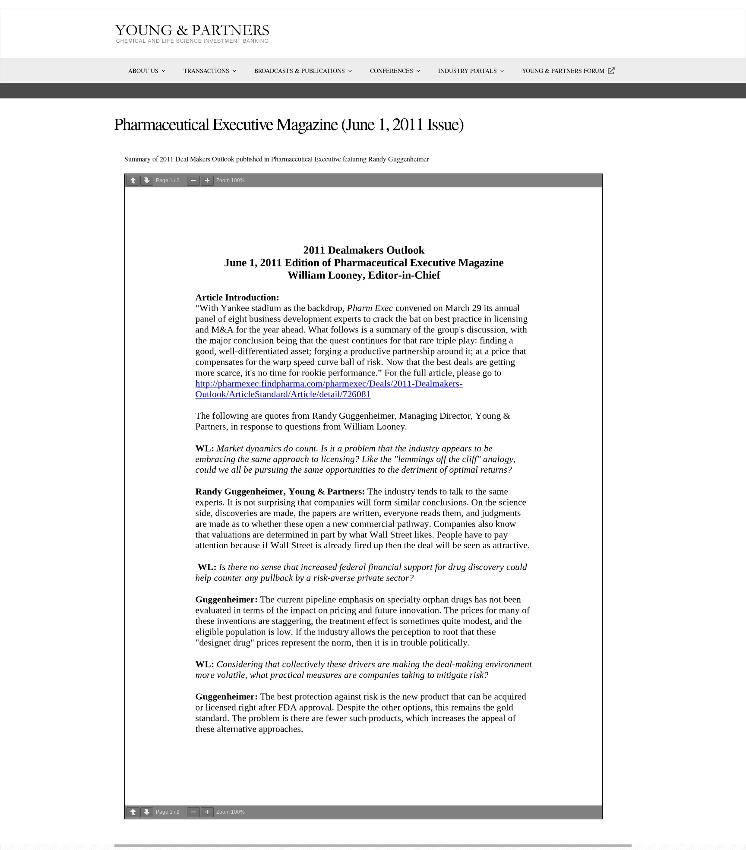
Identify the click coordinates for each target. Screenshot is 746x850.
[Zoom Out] (193, 181)
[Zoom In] (207, 181)
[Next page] (146, 181)
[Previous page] (132, 181)
